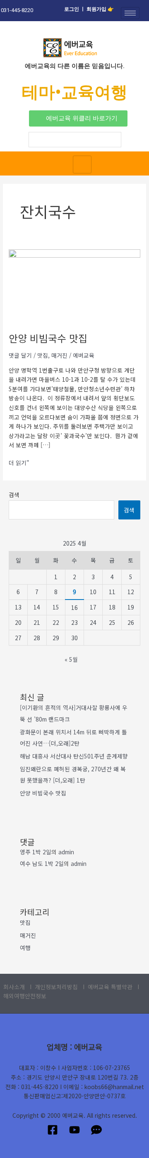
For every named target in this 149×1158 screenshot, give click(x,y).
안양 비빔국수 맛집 (48, 338)
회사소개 (14, 986)
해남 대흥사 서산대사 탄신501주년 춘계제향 (74, 756)
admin (66, 852)
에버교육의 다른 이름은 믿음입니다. (75, 66)
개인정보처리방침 (56, 986)
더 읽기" (19, 462)
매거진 (59, 355)
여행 (25, 947)
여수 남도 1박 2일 (42, 863)
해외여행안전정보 (24, 996)
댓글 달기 (20, 355)
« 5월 (71, 659)
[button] (78, 118)
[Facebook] (52, 1129)
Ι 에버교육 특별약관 (107, 986)
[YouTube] (74, 1129)
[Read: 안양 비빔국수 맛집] (74, 285)
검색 (14, 494)
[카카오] (96, 1129)
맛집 (42, 355)
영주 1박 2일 (35, 852)
